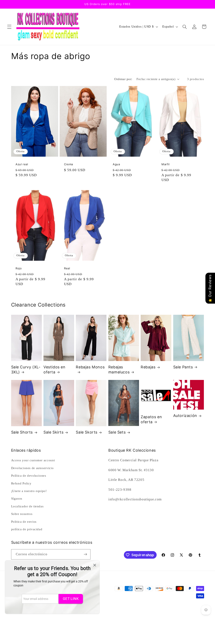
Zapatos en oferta (151, 419)
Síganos (16, 498)
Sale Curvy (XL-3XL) (26, 369)
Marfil (165, 164)
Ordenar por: (123, 79)
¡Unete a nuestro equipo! (29, 491)
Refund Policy (21, 483)
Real (67, 268)
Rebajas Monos (90, 367)
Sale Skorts (86, 432)
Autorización (185, 415)
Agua (116, 164)
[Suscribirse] (85, 554)
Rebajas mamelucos (119, 369)
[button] (9, 27)
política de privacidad (26, 529)
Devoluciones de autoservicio (32, 468)
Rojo (19, 268)
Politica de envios (24, 521)
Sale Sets (117, 432)
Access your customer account (33, 460)
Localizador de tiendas (27, 506)
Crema (68, 164)
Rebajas (148, 367)
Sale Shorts (22, 432)
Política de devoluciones (28, 475)
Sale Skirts (53, 432)
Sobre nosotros (22, 514)
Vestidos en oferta (54, 369)
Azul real (22, 164)
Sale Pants (183, 367)
